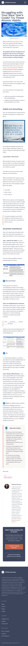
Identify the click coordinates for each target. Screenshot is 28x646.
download (17, 394)
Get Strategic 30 (5, 636)
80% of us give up (14, 41)
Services (4, 606)
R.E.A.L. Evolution (5, 631)
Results (3, 609)
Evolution (4, 633)
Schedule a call (5, 619)
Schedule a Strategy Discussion (14, 546)
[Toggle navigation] (25, 2)
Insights (3, 611)
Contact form (5, 623)
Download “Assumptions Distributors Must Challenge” (14, 555)
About (3, 604)
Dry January (15, 418)
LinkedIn (3, 621)
